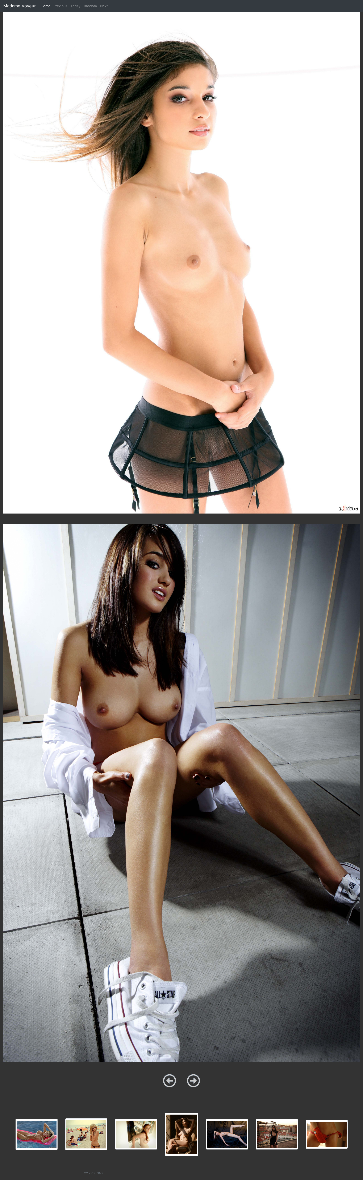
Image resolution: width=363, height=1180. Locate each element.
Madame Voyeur (19, 5)
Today (75, 6)
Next (104, 6)
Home (46, 6)
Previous (60, 6)
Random (90, 6)
